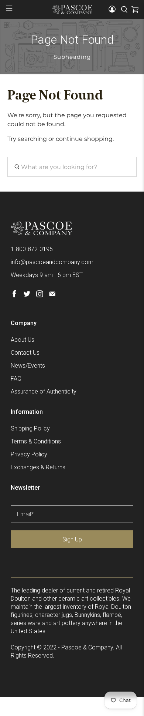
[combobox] (72, 167)
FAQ (16, 378)
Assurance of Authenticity (43, 391)
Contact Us (25, 352)
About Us (22, 339)
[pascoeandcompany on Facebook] (14, 295)
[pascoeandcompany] (72, 9)
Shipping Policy (30, 428)
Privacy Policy (29, 454)
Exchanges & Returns (38, 467)
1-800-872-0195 (32, 249)
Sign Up (72, 539)
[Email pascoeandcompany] (52, 295)
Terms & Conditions (36, 441)
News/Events (28, 365)
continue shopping (84, 138)
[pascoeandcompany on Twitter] (26, 295)
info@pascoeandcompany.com (52, 262)
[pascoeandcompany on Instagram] (39, 295)
